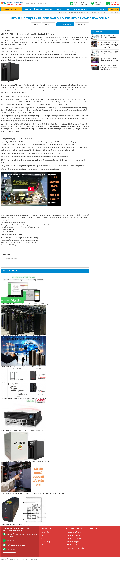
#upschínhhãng (19, 240)
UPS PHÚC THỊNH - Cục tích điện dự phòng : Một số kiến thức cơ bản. (22, 430)
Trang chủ (59, 12)
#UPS (32, 238)
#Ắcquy (36, 238)
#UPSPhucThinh (6, 238)
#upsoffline (12, 242)
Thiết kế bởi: (29, 559)
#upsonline (4, 242)
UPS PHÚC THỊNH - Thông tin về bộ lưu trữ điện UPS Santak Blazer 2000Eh (23, 398)
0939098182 (115, 2)
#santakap (19, 242)
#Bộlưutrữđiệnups (7, 240)
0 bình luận (6, 254)
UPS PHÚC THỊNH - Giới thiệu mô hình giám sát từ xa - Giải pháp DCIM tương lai (25, 304)
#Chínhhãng (17, 238)
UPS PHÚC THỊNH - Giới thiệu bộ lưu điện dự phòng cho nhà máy (20, 525)
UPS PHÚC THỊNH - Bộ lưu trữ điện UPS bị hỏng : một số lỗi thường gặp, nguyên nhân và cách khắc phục (32, 493)
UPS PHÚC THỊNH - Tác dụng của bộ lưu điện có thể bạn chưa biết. (21, 367)
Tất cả (36, 24)
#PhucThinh (25, 238)
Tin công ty (48, 24)
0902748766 (115, 4)
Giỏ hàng (114, 9)
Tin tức (64, 12)
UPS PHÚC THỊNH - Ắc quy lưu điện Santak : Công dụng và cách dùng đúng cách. (25, 461)
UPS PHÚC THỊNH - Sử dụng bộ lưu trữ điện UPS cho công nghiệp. (21, 335)
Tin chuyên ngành (73, 12)
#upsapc (27, 240)
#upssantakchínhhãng (8, 245)
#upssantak (34, 240)
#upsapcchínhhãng (30, 242)
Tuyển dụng (82, 24)
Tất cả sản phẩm (10, 9)
